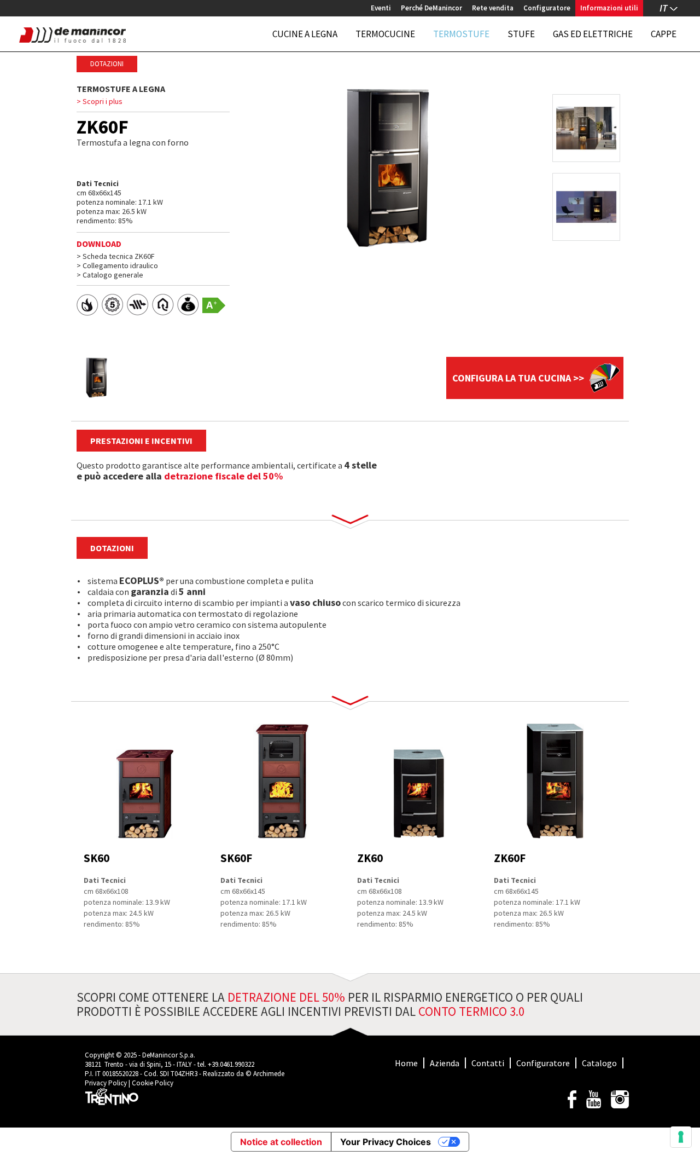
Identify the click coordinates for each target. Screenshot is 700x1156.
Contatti (487, 1062)
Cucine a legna (304, 34)
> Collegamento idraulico (117, 265)
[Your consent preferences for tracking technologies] (680, 1136)
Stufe (521, 34)
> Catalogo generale (110, 275)
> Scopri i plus (99, 101)
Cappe (663, 34)
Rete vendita (493, 8)
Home (406, 1062)
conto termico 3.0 (471, 1011)
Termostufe (461, 34)
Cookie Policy (152, 1083)
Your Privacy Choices (385, 1141)
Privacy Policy (106, 1083)
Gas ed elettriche (593, 34)
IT (663, 8)
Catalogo (599, 1062)
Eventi (381, 8)
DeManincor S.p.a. (168, 1055)
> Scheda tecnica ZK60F (116, 256)
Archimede (268, 1073)
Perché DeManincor (431, 8)
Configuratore (546, 8)
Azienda (444, 1062)
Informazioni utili (609, 8)
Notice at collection (281, 1141)
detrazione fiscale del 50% (223, 476)
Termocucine (385, 34)
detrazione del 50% (286, 997)
